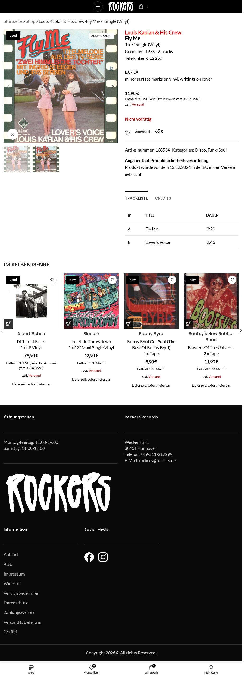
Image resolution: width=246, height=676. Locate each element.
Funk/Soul (217, 150)
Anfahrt (11, 554)
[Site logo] (121, 6)
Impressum (14, 573)
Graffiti (10, 631)
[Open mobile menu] (97, 6)
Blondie (91, 333)
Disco (200, 150)
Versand (138, 104)
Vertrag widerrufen (21, 593)
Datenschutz (16, 602)
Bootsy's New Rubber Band (211, 336)
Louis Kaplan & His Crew (153, 32)
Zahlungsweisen (19, 612)
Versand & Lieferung (22, 622)
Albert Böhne (31, 333)
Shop (30, 21)
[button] (8, 86)
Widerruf (12, 583)
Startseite (13, 21)
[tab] (136, 197)
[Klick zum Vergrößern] (12, 134)
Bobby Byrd (151, 333)
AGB (8, 564)
